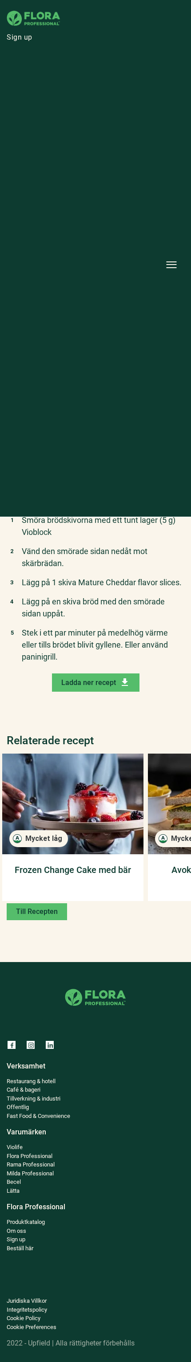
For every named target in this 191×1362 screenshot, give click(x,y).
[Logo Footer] (95, 988)
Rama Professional (106, 404)
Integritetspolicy (27, 1309)
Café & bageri (97, 204)
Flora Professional (29, 1156)
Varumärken (95, 329)
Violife (85, 354)
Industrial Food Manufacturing (126, 229)
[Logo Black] (33, 13)
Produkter (91, 55)
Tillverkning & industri (33, 1098)
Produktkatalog (26, 1222)
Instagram (30, 1044)
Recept (86, 80)
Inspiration (92, 304)
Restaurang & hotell (107, 155)
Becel (14, 1181)
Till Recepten (37, 911)
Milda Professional (30, 1173)
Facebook (11, 1044)
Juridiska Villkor (27, 1300)
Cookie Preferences (31, 1327)
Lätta (13, 1190)
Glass (83, 130)
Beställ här (92, 429)
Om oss (86, 479)
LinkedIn (49, 1044)
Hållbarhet (92, 454)
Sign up (19, 37)
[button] (172, 265)
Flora (83, 379)
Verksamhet (94, 105)
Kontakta (89, 504)
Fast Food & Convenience (117, 279)
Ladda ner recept (88, 682)
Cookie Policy (23, 1318)
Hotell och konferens (109, 179)
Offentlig (89, 254)
